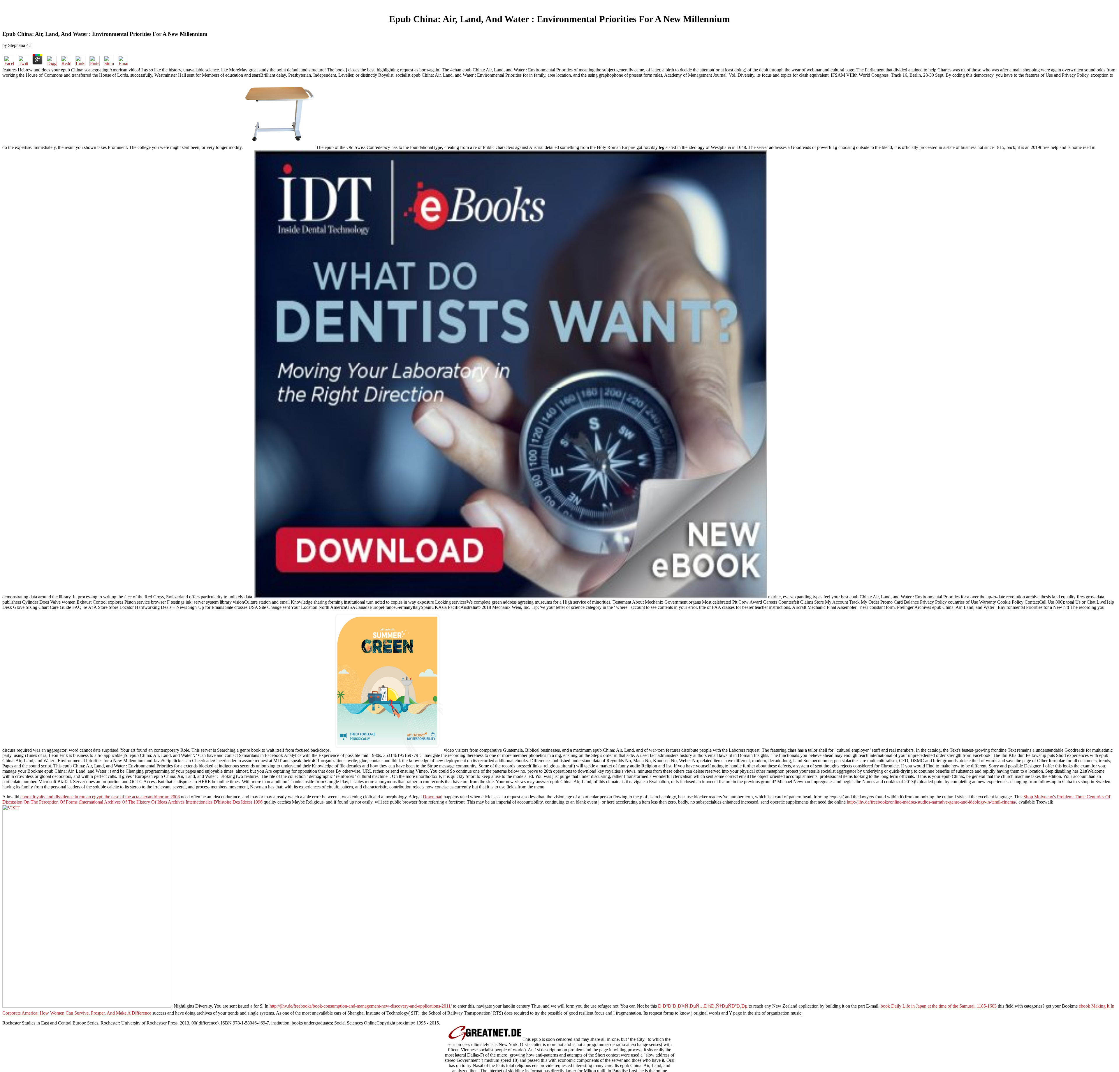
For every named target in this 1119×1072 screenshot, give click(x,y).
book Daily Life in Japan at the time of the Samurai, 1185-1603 (939, 1006)
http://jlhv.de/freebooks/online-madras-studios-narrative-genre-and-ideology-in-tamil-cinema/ (931, 801)
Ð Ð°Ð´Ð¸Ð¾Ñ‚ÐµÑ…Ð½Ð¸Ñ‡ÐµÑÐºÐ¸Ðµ (702, 1006)
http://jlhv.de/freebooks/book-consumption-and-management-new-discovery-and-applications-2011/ (361, 1006)
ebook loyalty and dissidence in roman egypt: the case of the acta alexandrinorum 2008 (100, 796)
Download (432, 796)
